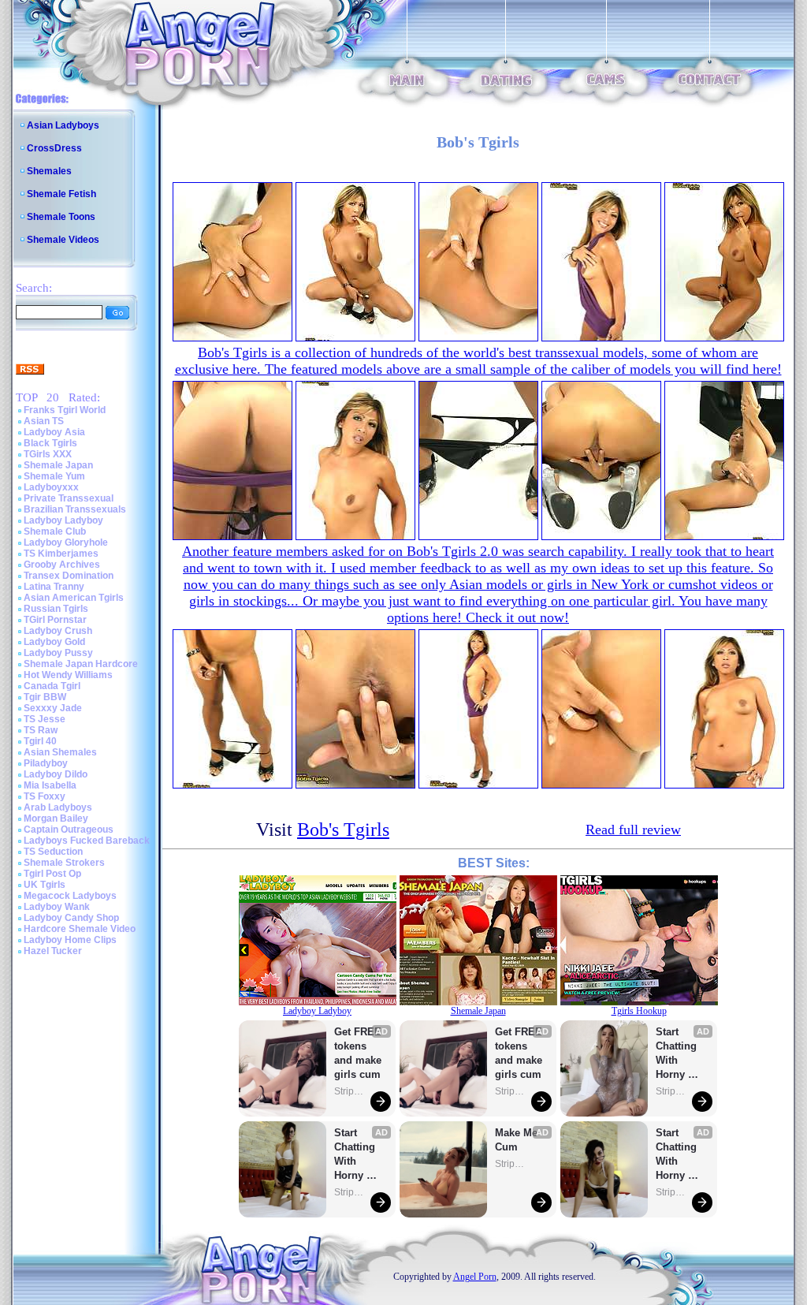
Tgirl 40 (40, 741)
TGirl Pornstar (55, 619)
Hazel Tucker (53, 950)
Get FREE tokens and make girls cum (357, 1053)
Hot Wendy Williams (68, 674)
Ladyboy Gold (54, 641)
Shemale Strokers (64, 862)
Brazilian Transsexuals (75, 509)
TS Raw (41, 730)
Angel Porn (474, 1276)
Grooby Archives (62, 564)
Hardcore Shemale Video (80, 928)
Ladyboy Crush (58, 630)
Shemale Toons (61, 216)
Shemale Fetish (61, 193)
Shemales (49, 171)
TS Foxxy (44, 796)
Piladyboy (46, 763)
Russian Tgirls (56, 608)
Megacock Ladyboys (70, 895)
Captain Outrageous (68, 829)
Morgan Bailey (56, 818)
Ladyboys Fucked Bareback (87, 840)
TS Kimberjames (61, 553)
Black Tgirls (50, 443)
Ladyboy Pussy (58, 652)
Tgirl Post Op (52, 873)
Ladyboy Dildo (55, 774)
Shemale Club (55, 531)
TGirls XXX (48, 454)
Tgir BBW (45, 697)
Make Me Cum (518, 1140)
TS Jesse (44, 719)
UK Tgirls (44, 884)
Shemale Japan (58, 465)
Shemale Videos (63, 239)
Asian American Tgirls (74, 597)
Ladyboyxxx (51, 487)
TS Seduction (53, 851)
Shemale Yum (54, 476)
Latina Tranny (54, 586)
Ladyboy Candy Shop (71, 917)
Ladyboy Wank (57, 906)
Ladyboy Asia (54, 432)
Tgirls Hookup (639, 1010)
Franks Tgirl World (65, 410)
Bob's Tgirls (343, 829)
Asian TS (44, 421)
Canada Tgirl (52, 686)
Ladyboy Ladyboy (63, 520)
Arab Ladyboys (58, 807)
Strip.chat (350, 1091)
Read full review (633, 829)
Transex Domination (68, 575)
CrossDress (54, 148)
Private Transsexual (68, 498)
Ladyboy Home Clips (70, 939)
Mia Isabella (50, 785)
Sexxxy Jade (53, 708)
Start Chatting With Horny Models (356, 1155)
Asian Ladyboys (63, 125)
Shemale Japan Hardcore (81, 663)
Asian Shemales (60, 752)
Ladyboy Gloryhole (66, 542)
